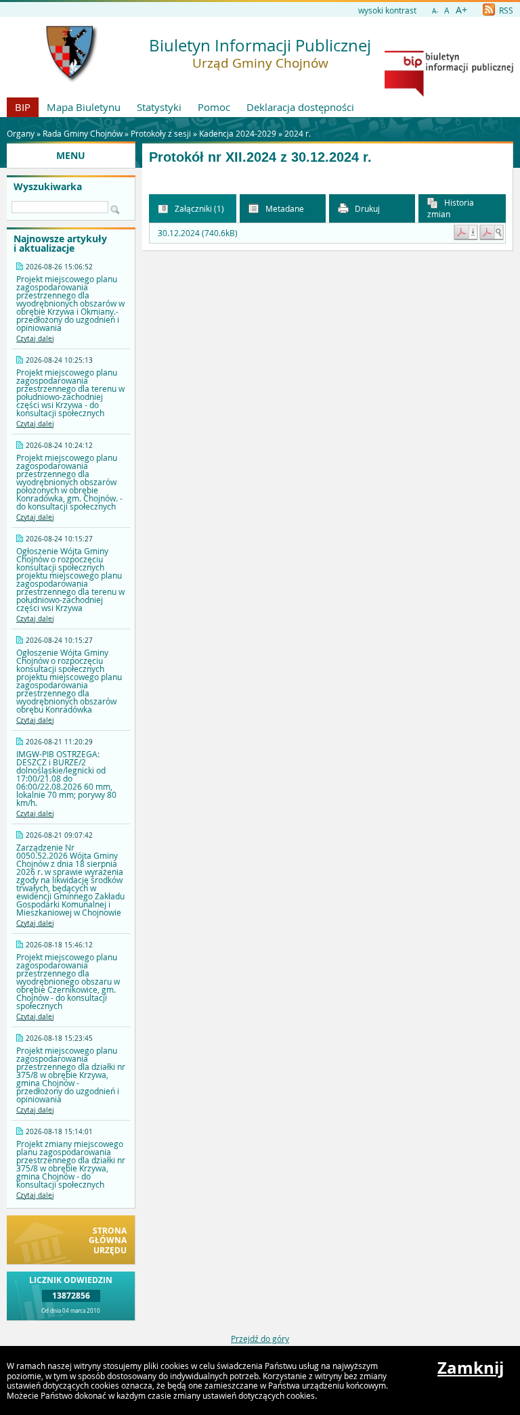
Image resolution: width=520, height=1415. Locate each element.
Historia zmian (450, 208)
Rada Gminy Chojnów (83, 133)
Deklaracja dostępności (300, 107)
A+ (461, 9)
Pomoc (214, 107)
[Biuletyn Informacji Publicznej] (449, 93)
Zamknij (470, 1368)
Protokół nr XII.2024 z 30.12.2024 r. (260, 157)
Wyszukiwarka (48, 187)
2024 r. (297, 133)
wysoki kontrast (387, 10)
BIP (22, 107)
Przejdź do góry (260, 1338)
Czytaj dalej (35, 338)
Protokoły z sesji (161, 133)
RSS (505, 10)
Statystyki (159, 107)
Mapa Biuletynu (84, 107)
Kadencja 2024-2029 (237, 133)
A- (435, 11)
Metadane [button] (283, 208)
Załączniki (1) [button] (198, 208)
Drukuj (366, 208)
